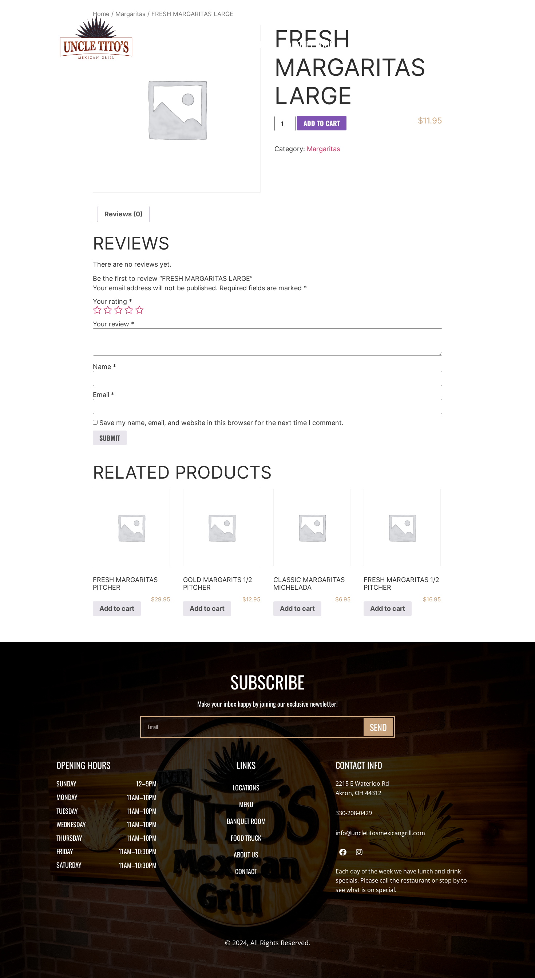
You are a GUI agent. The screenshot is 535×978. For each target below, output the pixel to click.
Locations (218, 44)
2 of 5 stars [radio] (107, 310)
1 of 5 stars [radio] (97, 310)
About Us (420, 44)
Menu (259, 44)
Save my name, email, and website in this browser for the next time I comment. (221, 423)
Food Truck (369, 44)
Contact (465, 44)
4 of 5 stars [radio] (128, 310)
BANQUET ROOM (309, 44)
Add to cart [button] (116, 608)
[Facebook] (343, 852)
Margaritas (323, 149)
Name (104, 367)
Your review (113, 324)
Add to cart (322, 123)
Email (103, 395)
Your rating (112, 301)
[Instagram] (359, 852)
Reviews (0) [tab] (123, 214)
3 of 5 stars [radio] (118, 310)
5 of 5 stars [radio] (139, 310)
